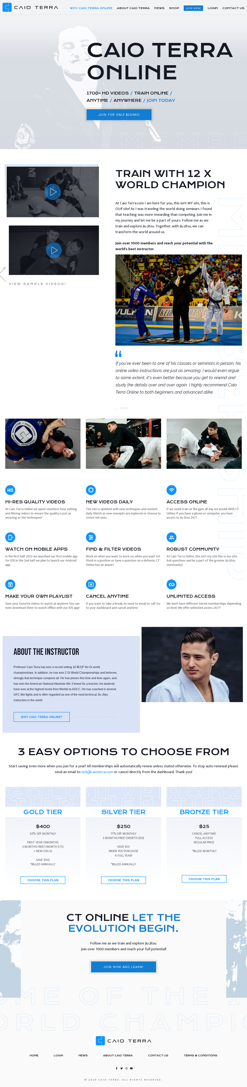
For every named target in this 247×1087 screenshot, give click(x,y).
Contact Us (158, 1055)
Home (34, 1055)
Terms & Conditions (200, 1055)
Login (58, 1055)
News (83, 1055)
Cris (125, 408)
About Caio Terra (118, 1055)
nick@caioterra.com (97, 772)
